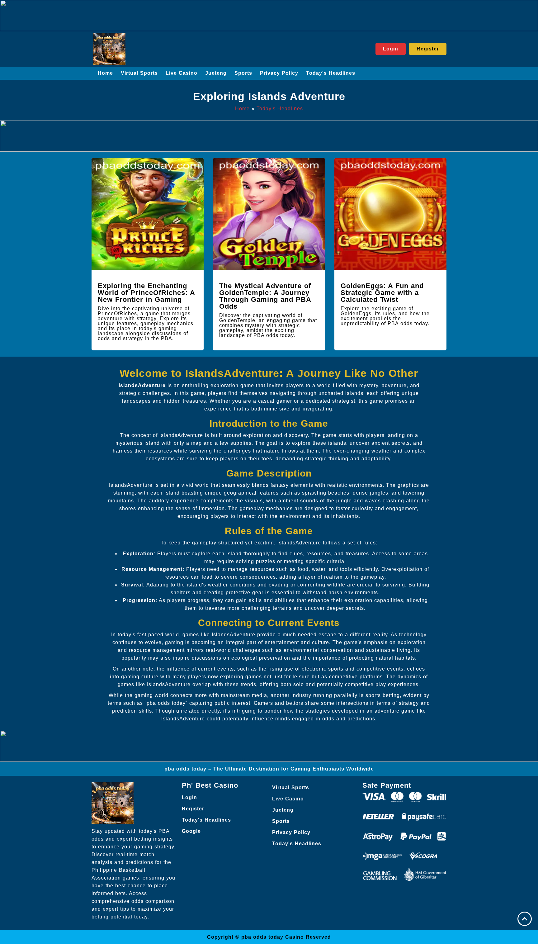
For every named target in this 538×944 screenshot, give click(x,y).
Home (105, 73)
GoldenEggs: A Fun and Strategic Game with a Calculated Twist (382, 292)
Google (191, 831)
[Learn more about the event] (269, 15)
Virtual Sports (139, 73)
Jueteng (216, 73)
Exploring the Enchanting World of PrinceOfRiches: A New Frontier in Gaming (146, 292)
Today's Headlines (330, 73)
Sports (243, 73)
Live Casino (181, 73)
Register (193, 808)
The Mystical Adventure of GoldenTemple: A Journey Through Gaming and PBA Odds (265, 296)
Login (189, 797)
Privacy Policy (279, 73)
